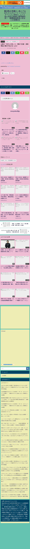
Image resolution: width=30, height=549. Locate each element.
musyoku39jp (15, 111)
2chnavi (3, 331)
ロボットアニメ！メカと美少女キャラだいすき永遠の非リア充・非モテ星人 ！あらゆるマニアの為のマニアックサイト (14, 435)
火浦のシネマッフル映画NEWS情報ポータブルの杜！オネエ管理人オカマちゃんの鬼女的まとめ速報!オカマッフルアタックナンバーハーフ (14, 450)
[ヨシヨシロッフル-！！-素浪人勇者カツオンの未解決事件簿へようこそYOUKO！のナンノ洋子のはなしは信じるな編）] (14, 479)
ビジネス (2, 41)
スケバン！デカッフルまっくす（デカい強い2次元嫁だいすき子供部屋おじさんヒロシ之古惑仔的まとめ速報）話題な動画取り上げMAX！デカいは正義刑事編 (14, 469)
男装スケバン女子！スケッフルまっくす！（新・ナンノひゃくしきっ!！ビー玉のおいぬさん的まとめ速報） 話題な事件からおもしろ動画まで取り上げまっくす (14, 429)
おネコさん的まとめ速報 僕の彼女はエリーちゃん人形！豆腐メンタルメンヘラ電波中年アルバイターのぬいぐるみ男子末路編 (14, 387)
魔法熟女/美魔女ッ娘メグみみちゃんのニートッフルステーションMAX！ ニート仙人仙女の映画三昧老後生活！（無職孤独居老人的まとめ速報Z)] (14, 399)
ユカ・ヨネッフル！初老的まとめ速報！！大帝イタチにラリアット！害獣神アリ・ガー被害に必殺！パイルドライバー (14, 457)
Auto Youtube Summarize (13, 66)
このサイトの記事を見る (7, 63)
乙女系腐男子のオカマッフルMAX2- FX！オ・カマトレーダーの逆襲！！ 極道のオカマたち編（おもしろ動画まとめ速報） (14, 393)
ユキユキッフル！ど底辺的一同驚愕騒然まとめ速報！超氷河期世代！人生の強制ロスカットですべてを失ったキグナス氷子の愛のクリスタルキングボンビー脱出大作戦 (14, 490)
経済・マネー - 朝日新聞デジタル (13, 41)
